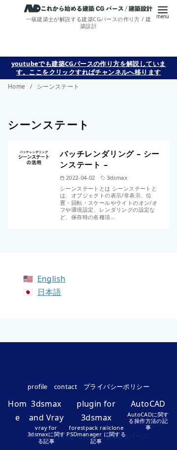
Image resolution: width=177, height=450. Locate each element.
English (51, 278)
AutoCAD (148, 414)
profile (38, 386)
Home (17, 86)
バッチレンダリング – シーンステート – (110, 159)
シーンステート (58, 86)
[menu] (162, 11)
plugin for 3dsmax (96, 421)
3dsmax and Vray (46, 421)
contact (66, 386)
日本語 (49, 292)
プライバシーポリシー (116, 386)
